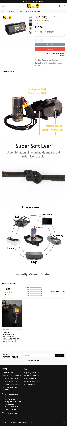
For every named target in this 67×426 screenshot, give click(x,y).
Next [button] (26, 28)
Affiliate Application (10, 378)
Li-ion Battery (52, 60)
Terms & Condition (31, 375)
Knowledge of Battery (11, 384)
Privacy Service (30, 378)
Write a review (55, 291)
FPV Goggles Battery (44, 32)
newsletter (10, 356)
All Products (50, 63)
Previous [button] (4, 28)
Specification (9, 71)
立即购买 (49, 49)
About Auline (7, 372)
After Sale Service (9, 381)
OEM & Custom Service (11, 375)
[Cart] (62, 6)
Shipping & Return (31, 372)
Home (3, 11)
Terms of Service (31, 381)
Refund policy (29, 384)
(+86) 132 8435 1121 (11, 410)
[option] (15, 29)
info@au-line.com (11, 413)
